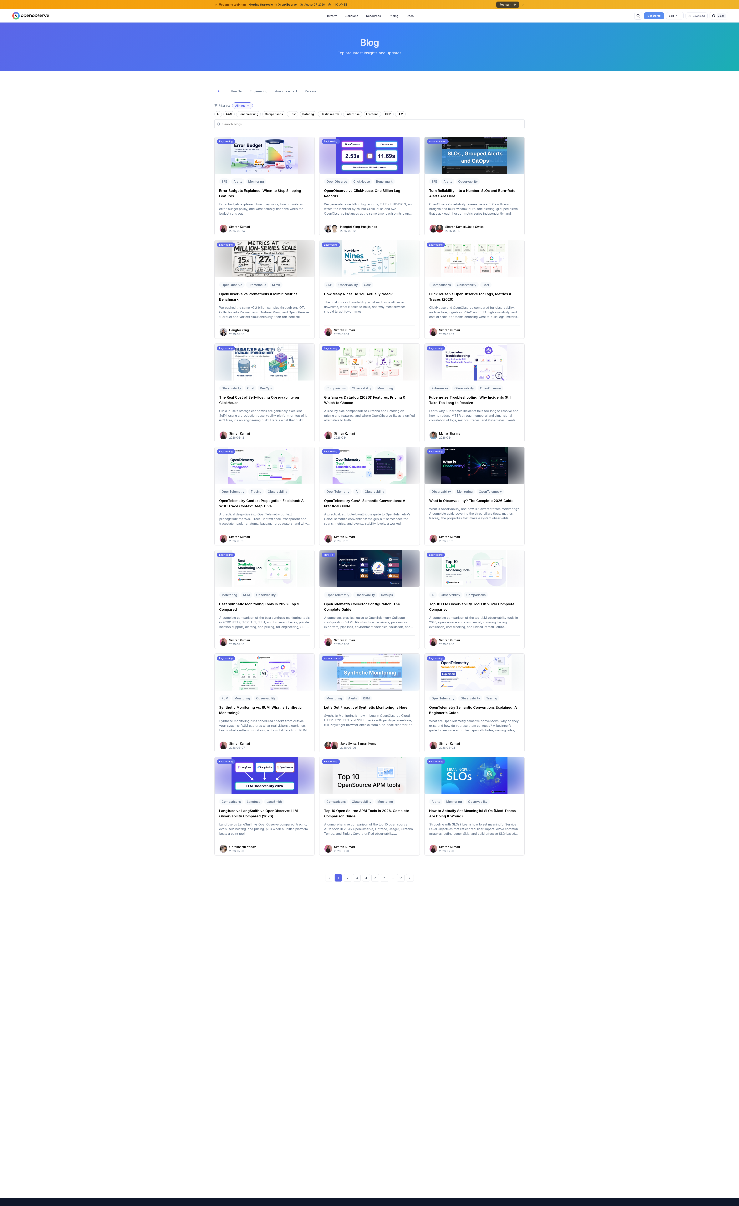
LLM (400, 114)
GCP (388, 114)
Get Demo (654, 15)
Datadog (308, 114)
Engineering (258, 91)
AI (218, 114)
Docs (410, 16)
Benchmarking (248, 114)
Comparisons (274, 114)
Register (505, 4)
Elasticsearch (329, 114)
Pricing (393, 16)
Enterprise (353, 114)
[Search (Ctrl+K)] (638, 16)
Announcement (286, 91)
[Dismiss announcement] (523, 4)
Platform (331, 16)
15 (400, 878)
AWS (229, 114)
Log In (673, 15)
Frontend (372, 114)
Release (311, 91)
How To (236, 91)
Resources (373, 16)
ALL (220, 91)
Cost (292, 114)
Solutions (351, 16)
